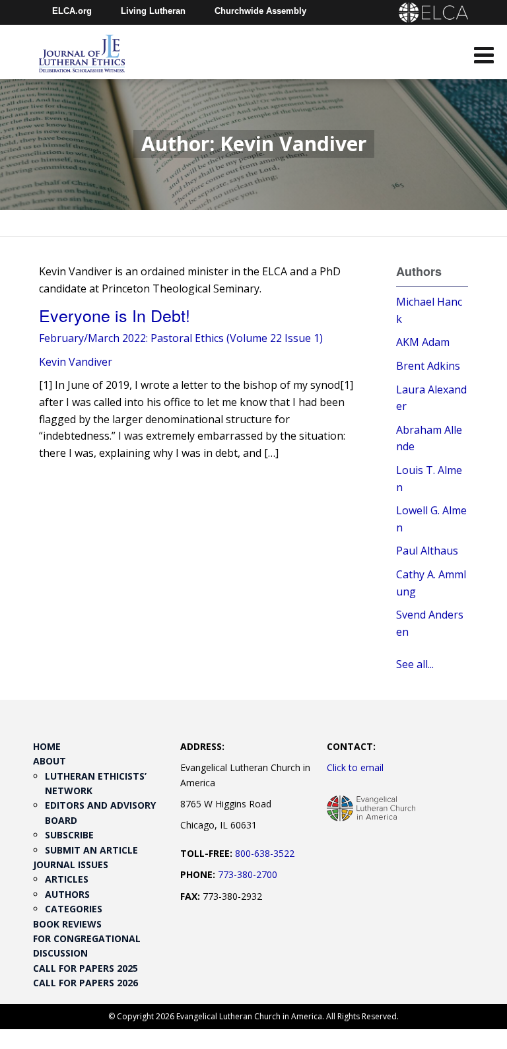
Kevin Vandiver (75, 362)
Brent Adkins (428, 365)
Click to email (355, 767)
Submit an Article (91, 850)
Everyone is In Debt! (114, 315)
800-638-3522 (264, 853)
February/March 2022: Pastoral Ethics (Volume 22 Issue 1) (181, 338)
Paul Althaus (427, 550)
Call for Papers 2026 (85, 982)
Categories (73, 908)
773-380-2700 (247, 874)
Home (47, 746)
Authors (67, 894)
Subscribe (69, 835)
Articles (66, 879)
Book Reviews (67, 924)
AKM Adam (423, 342)
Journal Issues (70, 864)
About (49, 761)
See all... (415, 664)
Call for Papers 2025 (85, 968)
